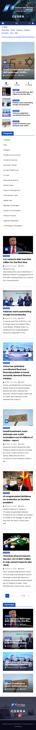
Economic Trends (10, 165)
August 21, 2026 (11, 75)
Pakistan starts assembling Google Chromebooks (23, 104)
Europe (6, 175)
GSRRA (22, 75)
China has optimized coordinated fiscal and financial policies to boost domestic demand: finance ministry (17, 372)
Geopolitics (5, 33)
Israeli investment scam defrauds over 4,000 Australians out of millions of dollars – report (22, 126)
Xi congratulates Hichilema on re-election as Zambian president (17, 499)
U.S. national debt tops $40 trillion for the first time (23, 93)
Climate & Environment (11, 155)
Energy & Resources (11, 170)
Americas (6, 140)
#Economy (20, 30)
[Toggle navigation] (16, 23)
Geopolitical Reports (11, 180)
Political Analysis (9, 216)
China (11, 33)
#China (13, 30)
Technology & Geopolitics (12, 226)
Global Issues (8, 185)
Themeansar (18, 726)
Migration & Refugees (11, 205)
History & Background (11, 190)
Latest (6, 85)
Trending (28, 85)
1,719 (23, 596)
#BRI (16, 33)
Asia (5, 145)
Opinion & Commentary (12, 210)
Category (6, 66)
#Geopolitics (5, 30)
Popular (17, 85)
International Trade (10, 195)
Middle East (7, 200)
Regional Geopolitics (11, 221)
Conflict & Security (10, 160)
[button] (29, 23)
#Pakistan (27, 30)
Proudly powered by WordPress (12, 724)
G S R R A (18, 16)
